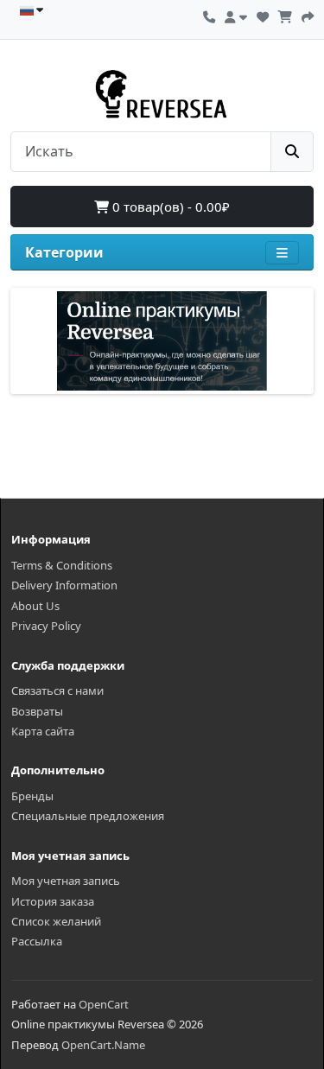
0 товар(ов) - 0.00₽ (169, 206)
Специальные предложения (87, 816)
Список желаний (56, 921)
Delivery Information (64, 585)
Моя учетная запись (65, 880)
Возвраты (37, 711)
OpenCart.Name (103, 1045)
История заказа (52, 901)
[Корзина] (285, 14)
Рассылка (36, 941)
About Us (35, 606)
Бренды (32, 796)
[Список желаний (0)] (263, 14)
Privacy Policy (46, 625)
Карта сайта (42, 731)
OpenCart (104, 1004)
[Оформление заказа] (308, 14)
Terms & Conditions (61, 565)
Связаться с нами (57, 690)
